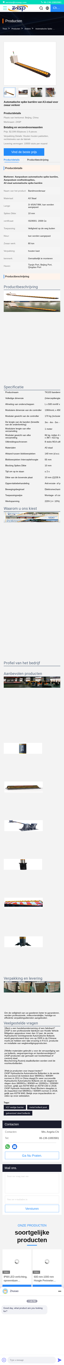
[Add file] (4, 1360)
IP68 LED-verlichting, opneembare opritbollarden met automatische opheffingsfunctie (15, 1279)
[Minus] (60, 1291)
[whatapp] (7, 1146)
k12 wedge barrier (15, 1107)
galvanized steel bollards (18, 1113)
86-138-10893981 (52, 2)
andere (28, 29)
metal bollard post (38, 1107)
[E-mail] (15, 1147)
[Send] (59, 1360)
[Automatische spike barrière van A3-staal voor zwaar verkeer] (30, 63)
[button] (54, 93)
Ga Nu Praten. (32, 1155)
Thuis (4, 29)
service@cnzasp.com (16, 2)
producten (15, 29)
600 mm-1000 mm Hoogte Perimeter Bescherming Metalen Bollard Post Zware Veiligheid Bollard (46, 1279)
